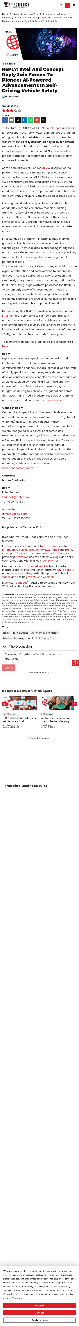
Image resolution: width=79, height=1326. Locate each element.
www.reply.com (56, 400)
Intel (40, 226)
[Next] (74, 704)
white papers (65, 570)
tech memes (50, 560)
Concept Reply (51, 128)
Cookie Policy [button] (10, 1294)
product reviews (39, 550)
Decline (39, 1312)
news (45, 553)
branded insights (37, 566)
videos (6, 577)
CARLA (46, 168)
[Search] (61, 5)
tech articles (48, 546)
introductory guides (14, 550)
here (5, 346)
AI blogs (55, 557)
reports (49, 573)
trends (55, 550)
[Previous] (4, 704)
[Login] (67, 5)
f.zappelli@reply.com (15, 497)
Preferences (40, 1320)
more (68, 550)
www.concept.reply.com (17, 468)
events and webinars (41, 577)
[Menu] (73, 5)
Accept (39, 1305)
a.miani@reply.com (14, 514)
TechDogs (20, 583)
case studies (23, 573)
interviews (21, 557)
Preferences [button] (19, 1298)
